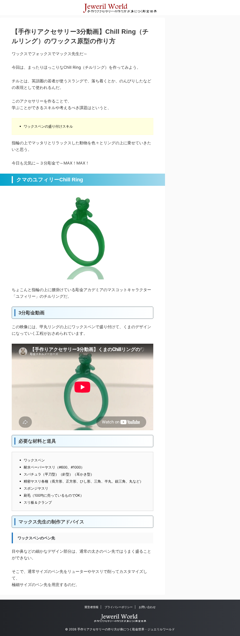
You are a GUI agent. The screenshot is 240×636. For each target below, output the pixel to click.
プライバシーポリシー (119, 607)
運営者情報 (91, 607)
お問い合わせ (147, 607)
